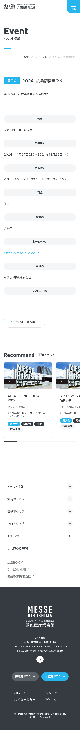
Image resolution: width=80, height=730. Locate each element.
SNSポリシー (52, 693)
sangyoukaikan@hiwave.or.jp (44, 651)
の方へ (23, 676)
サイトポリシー (20, 693)
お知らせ (13, 536)
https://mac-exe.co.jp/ (22, 252)
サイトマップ (51, 699)
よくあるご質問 (17, 548)
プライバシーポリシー (24, 699)
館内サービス (16, 499)
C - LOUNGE (16, 569)
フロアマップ (15, 523)
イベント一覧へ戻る (26, 322)
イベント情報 (41, 57)
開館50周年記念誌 (19, 576)
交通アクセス (15, 511)
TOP (26, 57)
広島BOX (13, 562)
